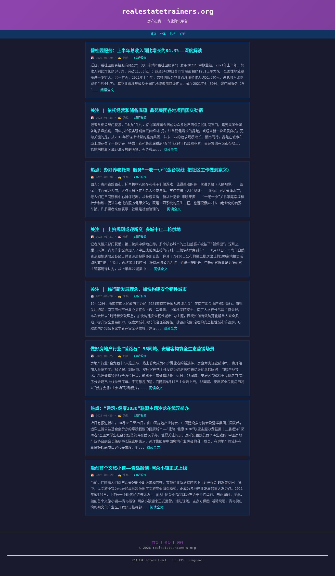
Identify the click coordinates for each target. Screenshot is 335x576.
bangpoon (196, 560)
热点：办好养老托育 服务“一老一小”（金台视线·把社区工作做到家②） (161, 169)
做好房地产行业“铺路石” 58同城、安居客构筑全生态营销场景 (152, 348)
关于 (182, 34)
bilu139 (178, 560)
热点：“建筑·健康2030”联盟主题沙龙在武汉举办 (139, 408)
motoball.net (156, 560)
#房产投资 (140, 58)
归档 (172, 34)
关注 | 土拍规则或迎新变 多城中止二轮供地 (135, 229)
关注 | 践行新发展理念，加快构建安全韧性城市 (138, 289)
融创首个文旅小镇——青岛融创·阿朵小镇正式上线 (138, 468)
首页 (153, 34)
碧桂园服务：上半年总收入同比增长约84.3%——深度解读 (146, 50)
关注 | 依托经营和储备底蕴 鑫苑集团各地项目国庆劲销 (146, 110)
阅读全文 (107, 90)
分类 (163, 34)
